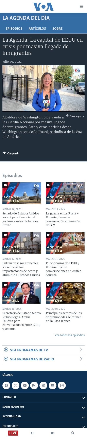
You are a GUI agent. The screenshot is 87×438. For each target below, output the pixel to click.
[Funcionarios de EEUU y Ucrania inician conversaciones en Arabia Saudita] (65, 243)
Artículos (37, 29)
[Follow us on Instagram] (62, 385)
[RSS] (34, 385)
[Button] (11, 154)
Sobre (57, 29)
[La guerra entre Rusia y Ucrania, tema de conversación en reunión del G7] (65, 193)
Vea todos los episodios (70, 335)
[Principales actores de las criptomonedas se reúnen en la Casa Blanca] (65, 293)
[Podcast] (43, 385)
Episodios (14, 29)
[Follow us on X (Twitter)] (15, 385)
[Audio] (32, 433)
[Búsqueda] (73, 433)
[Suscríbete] (52, 385)
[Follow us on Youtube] (25, 385)
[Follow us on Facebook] (6, 385)
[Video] (53, 433)
